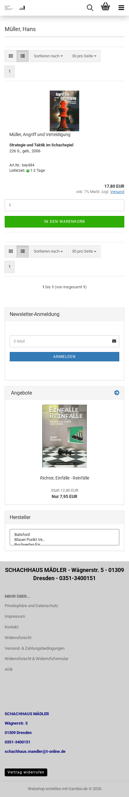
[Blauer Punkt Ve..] (64, 539)
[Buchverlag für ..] (64, 544)
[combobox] (48, 56)
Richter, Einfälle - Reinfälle (64, 477)
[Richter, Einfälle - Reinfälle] (64, 436)
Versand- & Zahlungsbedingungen (34, 648)
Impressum (15, 616)
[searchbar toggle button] (90, 8)
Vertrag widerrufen (26, 772)
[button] (11, 56)
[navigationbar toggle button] (121, 8)
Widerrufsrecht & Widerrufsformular (36, 658)
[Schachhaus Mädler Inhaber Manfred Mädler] (12, 8)
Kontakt (11, 627)
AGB (9, 669)
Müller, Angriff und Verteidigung (39, 134)
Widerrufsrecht (18, 637)
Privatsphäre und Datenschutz (31, 605)
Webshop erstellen (44, 788)
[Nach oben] (111, 787)
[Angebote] (116, 393)
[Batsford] (64, 534)
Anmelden (64, 356)
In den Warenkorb (64, 221)
